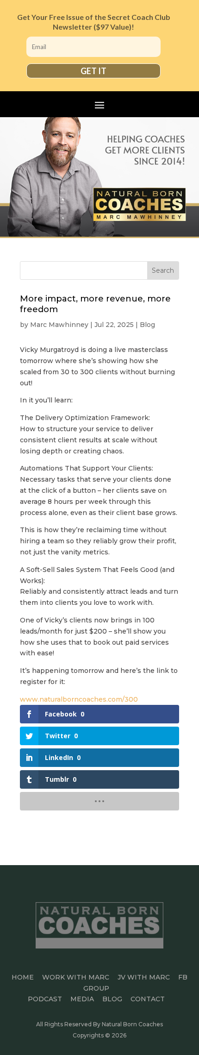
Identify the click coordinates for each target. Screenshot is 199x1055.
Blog (147, 324)
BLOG (112, 999)
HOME (23, 977)
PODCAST (45, 999)
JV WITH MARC (144, 977)
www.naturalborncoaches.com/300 (79, 699)
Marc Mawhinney (59, 324)
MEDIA (82, 999)
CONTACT (148, 999)
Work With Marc (75, 977)
